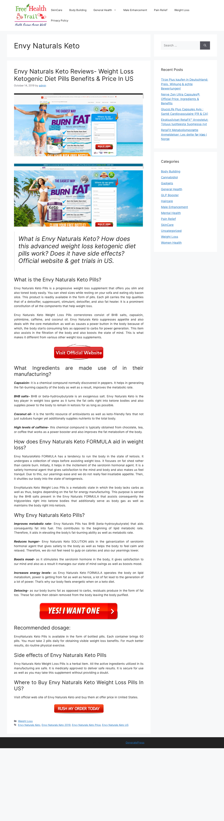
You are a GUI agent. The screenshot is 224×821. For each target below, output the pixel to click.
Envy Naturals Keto (29, 724)
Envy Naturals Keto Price (86, 724)
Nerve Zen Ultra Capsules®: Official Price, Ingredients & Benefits (180, 99)
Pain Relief (160, 10)
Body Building (77, 10)
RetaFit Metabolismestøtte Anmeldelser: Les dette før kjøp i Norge (184, 134)
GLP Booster (170, 195)
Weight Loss (181, 10)
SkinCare (56, 10)
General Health (102, 10)
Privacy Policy (59, 20)
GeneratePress (135, 742)
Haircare (167, 201)
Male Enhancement (135, 10)
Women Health (171, 242)
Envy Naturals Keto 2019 (56, 724)
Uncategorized (171, 231)
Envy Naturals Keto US (115, 724)
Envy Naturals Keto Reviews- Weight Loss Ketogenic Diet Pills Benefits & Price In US (74, 75)
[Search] (205, 45)
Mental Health (171, 213)
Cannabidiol (169, 177)
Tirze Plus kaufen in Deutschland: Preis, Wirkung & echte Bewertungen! (184, 84)
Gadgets (167, 183)
